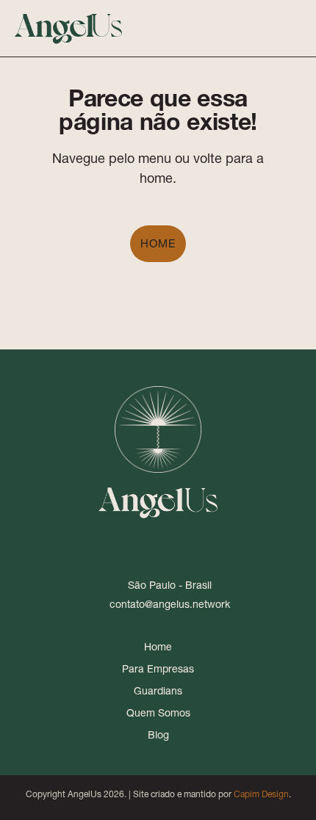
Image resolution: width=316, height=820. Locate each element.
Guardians (158, 690)
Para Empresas (158, 668)
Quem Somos (158, 712)
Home (158, 243)
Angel (69, 23)
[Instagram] (140, 543)
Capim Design (261, 793)
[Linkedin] (105, 543)
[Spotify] (211, 543)
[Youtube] (175, 543)
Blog (158, 734)
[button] (262, 28)
